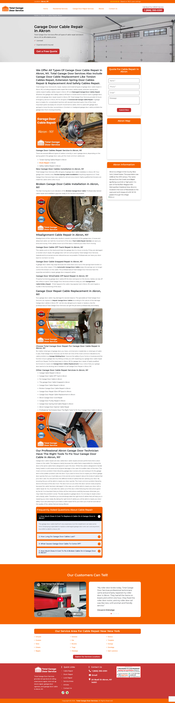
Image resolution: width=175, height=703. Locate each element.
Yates (37, 644)
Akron (43, 15)
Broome (74, 644)
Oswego (110, 644)
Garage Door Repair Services (83, 9)
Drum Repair (44, 163)
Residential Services (60, 9)
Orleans (38, 647)
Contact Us (113, 9)
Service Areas (68, 681)
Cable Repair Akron (55, 15)
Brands (101, 9)
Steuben (38, 640)
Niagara (38, 651)
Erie (73, 640)
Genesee (74, 637)
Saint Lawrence (113, 651)
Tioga (73, 647)
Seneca (110, 637)
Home (45, 9)
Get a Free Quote (46, 51)
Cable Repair (68, 671)
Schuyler (38, 637)
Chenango (75, 651)
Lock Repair (67, 678)
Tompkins (111, 640)
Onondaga (111, 647)
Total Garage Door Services (87, 701)
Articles (66, 685)
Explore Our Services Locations (87, 657)
